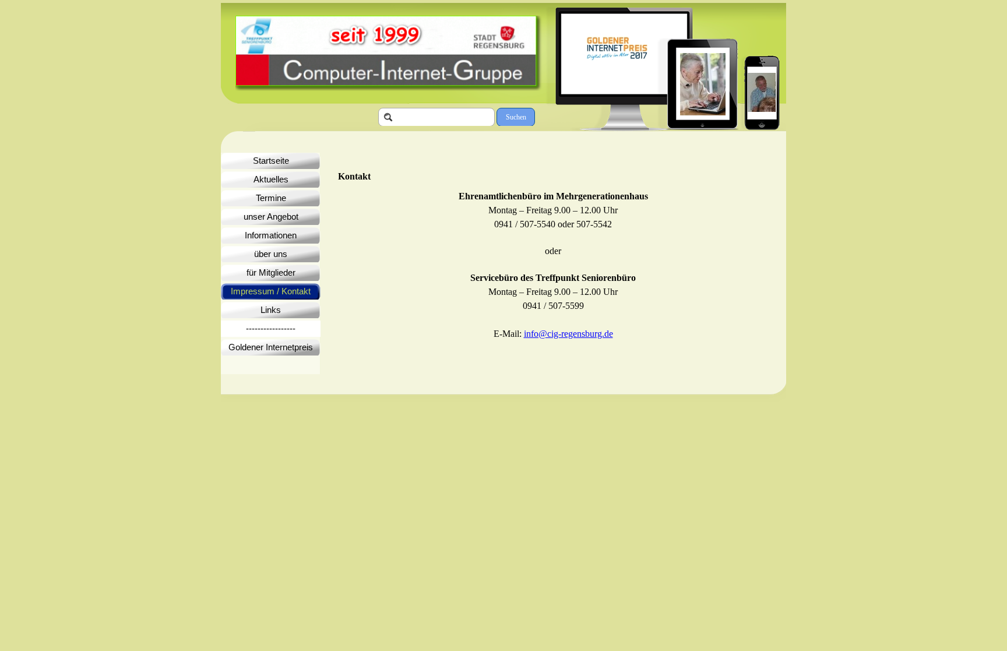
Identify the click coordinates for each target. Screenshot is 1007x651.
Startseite (271, 161)
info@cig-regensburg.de (568, 334)
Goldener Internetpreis (270, 347)
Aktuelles (270, 179)
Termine (271, 198)
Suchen (516, 117)
